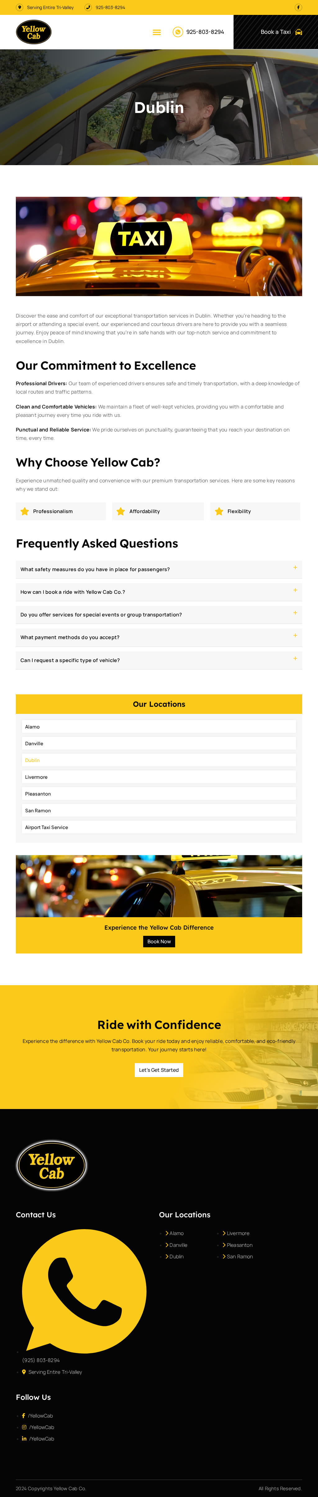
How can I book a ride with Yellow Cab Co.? (72, 591)
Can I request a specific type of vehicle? (70, 660)
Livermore (36, 777)
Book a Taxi (276, 31)
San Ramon (38, 810)
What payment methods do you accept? (70, 637)
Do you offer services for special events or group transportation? (101, 614)
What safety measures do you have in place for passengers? (95, 569)
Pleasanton (38, 793)
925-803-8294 (205, 31)
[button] (156, 31)
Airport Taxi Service (46, 827)
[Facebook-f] (298, 7)
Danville (34, 743)
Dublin (32, 760)
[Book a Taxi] (298, 32)
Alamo (32, 726)
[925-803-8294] (178, 32)
